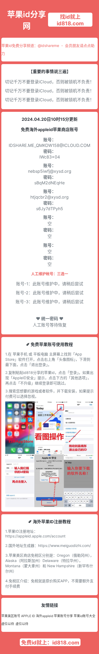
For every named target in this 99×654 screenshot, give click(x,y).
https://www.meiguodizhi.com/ (64, 545)
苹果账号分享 (63, 616)
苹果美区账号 (10, 616)
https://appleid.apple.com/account (35, 536)
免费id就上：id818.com (50, 642)
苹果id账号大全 (84, 616)
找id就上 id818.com (70, 20)
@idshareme (48, 45)
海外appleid (44, 616)
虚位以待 (7, 624)
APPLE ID (28, 616)
